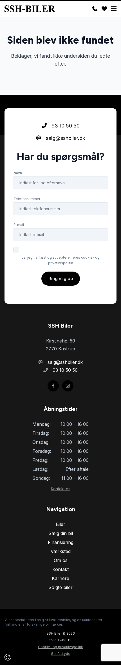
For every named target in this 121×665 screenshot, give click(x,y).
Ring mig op (60, 278)
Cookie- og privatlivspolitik (60, 647)
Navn (18, 173)
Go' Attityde (60, 653)
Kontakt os (60, 488)
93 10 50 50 (65, 126)
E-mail (19, 225)
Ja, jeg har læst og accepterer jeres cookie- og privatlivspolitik (61, 260)
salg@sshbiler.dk (64, 138)
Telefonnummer (27, 199)
